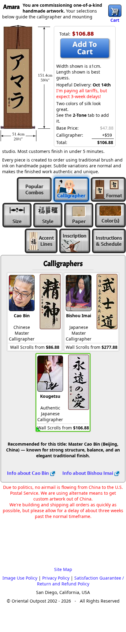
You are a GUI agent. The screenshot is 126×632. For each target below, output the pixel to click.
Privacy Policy (55, 578)
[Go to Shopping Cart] (114, 11)
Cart (114, 20)
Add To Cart (84, 47)
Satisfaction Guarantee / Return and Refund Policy (80, 581)
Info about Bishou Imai (88, 473)
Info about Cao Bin (28, 473)
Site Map (63, 569)
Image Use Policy (19, 578)
